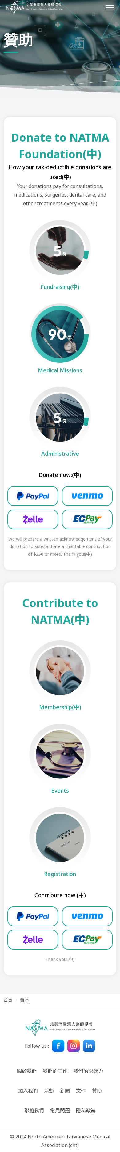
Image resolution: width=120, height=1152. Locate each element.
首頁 (8, 1000)
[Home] (34, 7)
